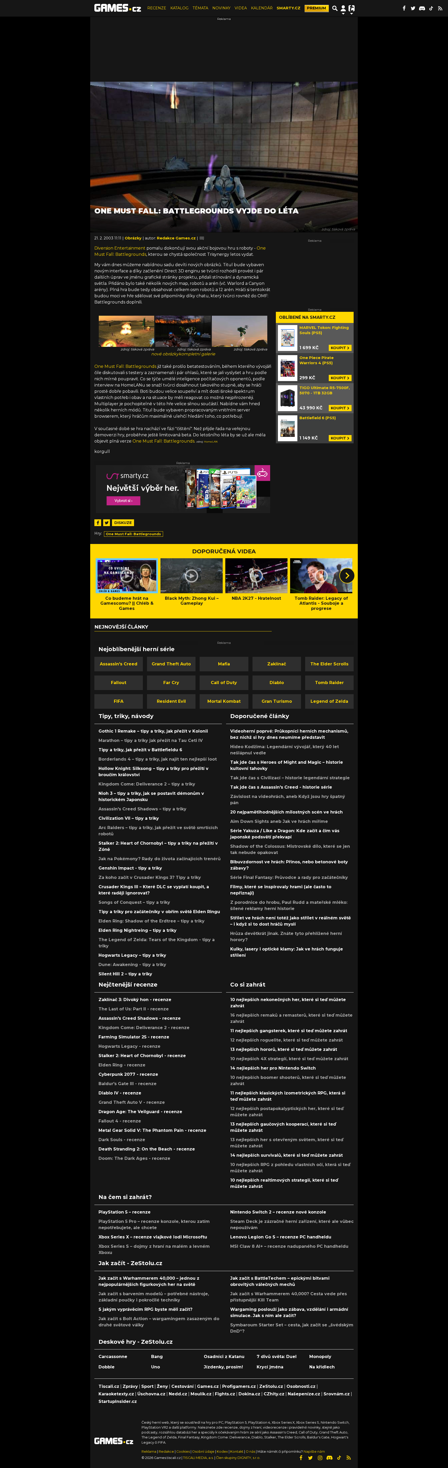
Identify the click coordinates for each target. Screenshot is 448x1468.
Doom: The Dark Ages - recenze (134, 1158)
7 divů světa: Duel (277, 1356)
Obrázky (134, 238)
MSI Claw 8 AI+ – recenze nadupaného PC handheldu (289, 1246)
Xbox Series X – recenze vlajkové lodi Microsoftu (153, 1237)
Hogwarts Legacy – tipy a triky (132, 955)
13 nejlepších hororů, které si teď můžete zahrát (283, 1049)
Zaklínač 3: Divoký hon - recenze (135, 999)
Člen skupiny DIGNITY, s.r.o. (238, 1458)
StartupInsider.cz (118, 1401)
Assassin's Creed (118, 663)
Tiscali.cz (109, 1386)
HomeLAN (211, 441)
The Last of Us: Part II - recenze (134, 1009)
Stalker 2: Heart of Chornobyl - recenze (142, 1055)
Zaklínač (276, 663)
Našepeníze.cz (304, 1393)
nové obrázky (165, 354)
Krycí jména (270, 1366)
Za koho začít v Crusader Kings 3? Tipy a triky (150, 877)
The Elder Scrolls (329, 663)
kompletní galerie (197, 354)
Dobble (107, 1366)
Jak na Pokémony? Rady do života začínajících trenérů (160, 858)
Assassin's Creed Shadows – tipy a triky (142, 809)
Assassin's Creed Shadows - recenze (140, 1018)
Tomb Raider (329, 682)
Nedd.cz (178, 1393)
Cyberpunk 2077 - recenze (128, 1074)
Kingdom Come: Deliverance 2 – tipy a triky (147, 784)
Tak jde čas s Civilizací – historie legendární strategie (290, 777)
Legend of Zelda (329, 701)
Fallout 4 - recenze (120, 1121)
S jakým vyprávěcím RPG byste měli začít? (145, 1309)
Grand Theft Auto (171, 663)
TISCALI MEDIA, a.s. (198, 1458)
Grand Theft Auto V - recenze (132, 1102)
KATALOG (179, 8)
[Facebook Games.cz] (404, 8)
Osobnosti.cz (301, 1386)
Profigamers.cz (239, 1386)
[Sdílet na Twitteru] (106, 522)
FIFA (118, 701)
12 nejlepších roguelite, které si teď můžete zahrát (286, 1040)
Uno (155, 1366)
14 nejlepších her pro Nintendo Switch (273, 1068)
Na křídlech (322, 1366)
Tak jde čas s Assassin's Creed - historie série (281, 787)
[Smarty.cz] (183, 489)
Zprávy (130, 1386)
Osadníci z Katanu (224, 1356)
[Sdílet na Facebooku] (97, 522)
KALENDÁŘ (261, 8)
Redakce (166, 1451)
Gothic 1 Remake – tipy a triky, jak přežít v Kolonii (153, 731)
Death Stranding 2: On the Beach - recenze (147, 1149)
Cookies (183, 1451)
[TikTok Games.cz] (431, 8)
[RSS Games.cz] (440, 8)
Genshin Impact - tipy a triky (130, 868)
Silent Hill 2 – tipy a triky (125, 973)
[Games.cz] (117, 8)
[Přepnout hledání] (335, 8)
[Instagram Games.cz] (320, 1458)
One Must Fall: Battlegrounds (125, 366)
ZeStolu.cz (271, 1386)
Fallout (118, 682)
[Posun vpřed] (347, 575)
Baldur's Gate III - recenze (128, 1083)
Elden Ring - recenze (122, 1065)
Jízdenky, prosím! (223, 1366)
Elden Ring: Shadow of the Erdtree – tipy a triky (152, 921)
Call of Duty (224, 682)
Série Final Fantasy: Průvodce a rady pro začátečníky (289, 877)
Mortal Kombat (224, 701)
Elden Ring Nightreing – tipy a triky (138, 930)
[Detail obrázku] (126, 330)
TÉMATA (200, 8)
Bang (157, 1356)
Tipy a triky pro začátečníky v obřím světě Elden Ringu (159, 911)
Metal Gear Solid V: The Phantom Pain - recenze (152, 1130)
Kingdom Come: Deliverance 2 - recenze (144, 1027)
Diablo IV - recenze (120, 1093)
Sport (147, 1386)
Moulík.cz (201, 1393)
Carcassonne (113, 1356)
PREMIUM (316, 8)
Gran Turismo (277, 701)
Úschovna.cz (151, 1393)
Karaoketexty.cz (116, 1393)
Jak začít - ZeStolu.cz (130, 1263)
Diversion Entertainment (119, 248)
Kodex (223, 1451)
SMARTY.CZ (288, 8)
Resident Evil (171, 701)
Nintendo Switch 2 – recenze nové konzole (278, 1212)
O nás (251, 1451)
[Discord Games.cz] (422, 8)
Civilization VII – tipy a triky (129, 818)
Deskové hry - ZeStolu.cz (136, 1341)
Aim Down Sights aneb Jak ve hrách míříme (279, 821)
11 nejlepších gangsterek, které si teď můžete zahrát (288, 1030)
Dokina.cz (249, 1393)
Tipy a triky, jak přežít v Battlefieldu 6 (140, 749)
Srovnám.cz (337, 1393)
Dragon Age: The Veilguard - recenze (140, 1111)
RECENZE (156, 8)
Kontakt (237, 1451)
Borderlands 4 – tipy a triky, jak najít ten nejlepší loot (158, 759)
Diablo (277, 682)
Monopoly (320, 1356)
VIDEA (241, 8)
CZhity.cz (274, 1393)
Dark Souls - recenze (122, 1139)
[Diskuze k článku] (202, 238)
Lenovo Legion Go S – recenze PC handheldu (280, 1237)
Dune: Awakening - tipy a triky (132, 964)
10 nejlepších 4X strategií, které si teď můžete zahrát (289, 1058)
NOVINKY (221, 8)
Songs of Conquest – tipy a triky (134, 902)
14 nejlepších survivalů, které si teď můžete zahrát (286, 1155)
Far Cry (171, 682)
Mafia (224, 663)
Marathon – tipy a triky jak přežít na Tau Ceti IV (151, 740)
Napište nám (314, 1451)
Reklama (149, 1451)
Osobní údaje (203, 1451)
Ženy (162, 1386)
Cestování (182, 1386)
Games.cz (208, 1386)
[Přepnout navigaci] (343, 8)
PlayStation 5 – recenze (125, 1212)
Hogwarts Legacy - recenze (129, 1046)
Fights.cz (225, 1393)
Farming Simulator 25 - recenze (134, 1037)
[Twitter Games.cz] (413, 8)
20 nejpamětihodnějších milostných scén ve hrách (286, 812)
